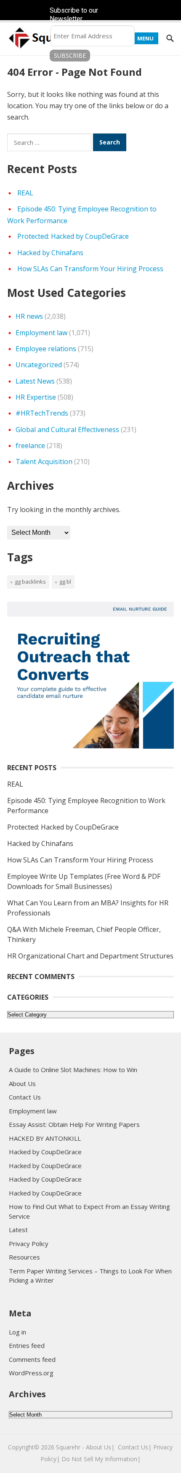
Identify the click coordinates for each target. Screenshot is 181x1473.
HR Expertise (36, 397)
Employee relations (46, 348)
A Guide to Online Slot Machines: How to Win (73, 1069)
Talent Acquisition (44, 461)
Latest (18, 1229)
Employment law (41, 332)
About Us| (100, 1447)
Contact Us (25, 1097)
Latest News (35, 381)
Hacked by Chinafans (50, 252)
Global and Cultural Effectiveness (67, 429)
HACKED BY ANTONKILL (45, 1138)
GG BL (65, 581)
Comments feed (32, 1359)
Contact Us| (135, 1447)
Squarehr (68, 1447)
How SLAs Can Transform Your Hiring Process (90, 268)
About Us (22, 1083)
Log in (17, 1332)
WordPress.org (31, 1373)
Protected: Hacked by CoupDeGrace (73, 236)
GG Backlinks (30, 581)
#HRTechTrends (42, 413)
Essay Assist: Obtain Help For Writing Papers (74, 1124)
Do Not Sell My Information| (101, 1459)
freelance (30, 445)
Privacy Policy (28, 1243)
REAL (25, 192)
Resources (24, 1257)
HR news (29, 316)
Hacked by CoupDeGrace (45, 1151)
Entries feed (27, 1345)
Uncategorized (39, 364)
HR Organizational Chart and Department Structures (90, 956)
